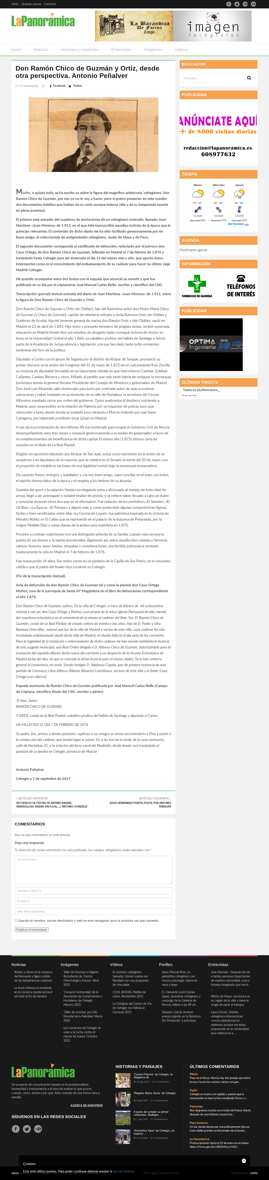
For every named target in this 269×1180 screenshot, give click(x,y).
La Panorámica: (200, 1139)
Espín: (194, 1090)
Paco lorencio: (199, 1123)
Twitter (77, 85)
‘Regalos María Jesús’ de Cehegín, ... (155, 1095)
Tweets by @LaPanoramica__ (201, 390)
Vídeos (181, 49)
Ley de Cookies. (124, 1171)
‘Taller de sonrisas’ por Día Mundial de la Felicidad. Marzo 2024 (83, 1016)
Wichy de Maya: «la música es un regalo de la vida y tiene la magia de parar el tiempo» (230, 1000)
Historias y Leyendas (80, 49)
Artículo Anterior (51, 802)
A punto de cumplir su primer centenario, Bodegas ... (151, 1113)
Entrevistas (121, 49)
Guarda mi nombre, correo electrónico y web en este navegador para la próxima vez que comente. (88, 920)
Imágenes (153, 49)
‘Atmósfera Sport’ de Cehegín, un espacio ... (154, 1132)
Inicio (15, 4)
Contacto (50, 4)
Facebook (59, 85)
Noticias (41, 49)
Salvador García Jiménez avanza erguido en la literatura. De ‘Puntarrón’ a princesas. (181, 1016)
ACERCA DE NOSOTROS (87, 1105)
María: (194, 1074)
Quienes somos (31, 4)
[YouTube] (245, 4)
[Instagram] (253, 4)
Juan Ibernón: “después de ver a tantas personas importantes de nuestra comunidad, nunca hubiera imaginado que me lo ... (230, 981)
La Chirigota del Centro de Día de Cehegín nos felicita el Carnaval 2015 (132, 1008)
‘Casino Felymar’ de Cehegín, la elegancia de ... (153, 1076)
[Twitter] (237, 4)
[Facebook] (228, 4)
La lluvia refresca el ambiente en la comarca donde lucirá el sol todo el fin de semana (33, 992)
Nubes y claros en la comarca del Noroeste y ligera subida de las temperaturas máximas (33, 976)
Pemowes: (196, 1106)
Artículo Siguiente (140, 802)
